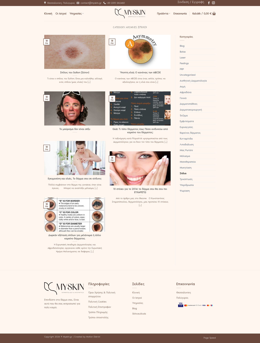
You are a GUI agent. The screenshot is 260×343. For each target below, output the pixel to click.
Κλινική (48, 13)
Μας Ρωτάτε (186, 150)
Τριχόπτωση (186, 179)
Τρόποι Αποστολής (98, 317)
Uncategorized (187, 74)
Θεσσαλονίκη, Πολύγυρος (60, 3)
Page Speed (210, 337)
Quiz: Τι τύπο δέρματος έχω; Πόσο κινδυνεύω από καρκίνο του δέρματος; (140, 130)
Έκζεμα (184, 115)
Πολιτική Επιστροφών (99, 306)
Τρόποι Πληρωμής (98, 312)
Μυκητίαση (186, 167)
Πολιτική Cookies (97, 301)
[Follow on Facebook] (208, 3)
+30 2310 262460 (115, 3)
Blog (182, 45)
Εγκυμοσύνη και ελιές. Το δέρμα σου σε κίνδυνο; (75, 178)
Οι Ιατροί (61, 13)
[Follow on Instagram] (213, 3)
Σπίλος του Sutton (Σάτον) (74, 72)
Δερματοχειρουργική (191, 109)
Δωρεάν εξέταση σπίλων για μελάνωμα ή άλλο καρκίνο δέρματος (74, 237)
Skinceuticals (139, 313)
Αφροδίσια (185, 92)
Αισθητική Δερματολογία (193, 80)
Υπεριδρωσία (187, 185)
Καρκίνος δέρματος (190, 132)
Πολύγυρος (182, 297)
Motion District (93, 336)
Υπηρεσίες (76, 13)
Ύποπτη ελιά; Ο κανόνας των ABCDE (140, 72)
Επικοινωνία (180, 13)
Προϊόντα (162, 13)
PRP (182, 69)
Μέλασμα (185, 156)
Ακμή (182, 86)
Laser (183, 57)
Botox (183, 51)
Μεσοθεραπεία (188, 161)
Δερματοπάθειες (188, 103)
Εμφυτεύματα (187, 121)
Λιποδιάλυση (187, 144)
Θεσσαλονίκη (183, 292)
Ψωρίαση (185, 190)
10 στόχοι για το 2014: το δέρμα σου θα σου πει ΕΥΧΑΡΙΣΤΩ (140, 190)
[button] (191, 2)
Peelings (184, 63)
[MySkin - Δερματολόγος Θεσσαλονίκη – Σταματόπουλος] (130, 13)
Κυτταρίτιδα (186, 138)
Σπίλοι (183, 173)
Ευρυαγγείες (186, 127)
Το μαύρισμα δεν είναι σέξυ (74, 128)
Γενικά (183, 98)
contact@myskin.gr (90, 3)
